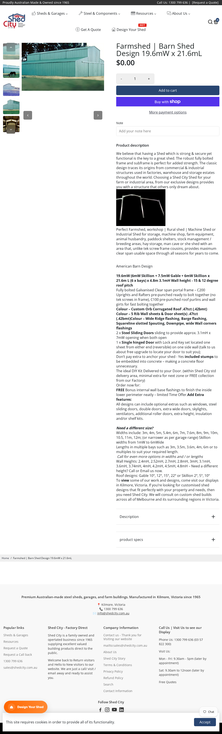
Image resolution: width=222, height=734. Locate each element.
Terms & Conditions (117, 665)
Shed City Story (114, 658)
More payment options (168, 112)
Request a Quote (15, 648)
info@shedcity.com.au (113, 613)
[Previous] (11, 47)
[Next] (11, 129)
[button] (25, 707)
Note (119, 123)
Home (5, 558)
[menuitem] (50, 13)
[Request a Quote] (205, 2)
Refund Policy (113, 678)
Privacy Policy (113, 671)
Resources (10, 642)
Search (108, 684)
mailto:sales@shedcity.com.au (125, 645)
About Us (110, 652)
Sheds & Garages (15, 635)
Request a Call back (17, 655)
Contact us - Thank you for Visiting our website (122, 637)
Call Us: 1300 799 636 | (173, 2)
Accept (205, 722)
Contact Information (117, 691)
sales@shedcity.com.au (20, 668)
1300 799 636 (13, 661)
